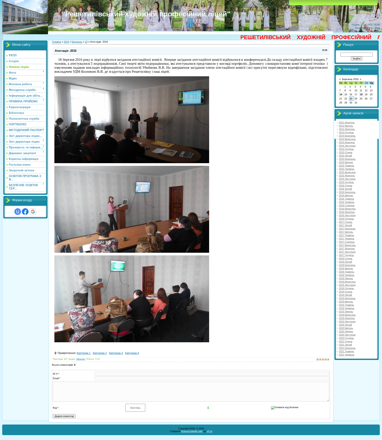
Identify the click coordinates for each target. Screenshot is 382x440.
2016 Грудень (346, 218)
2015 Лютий (345, 155)
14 (341, 94)
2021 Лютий (345, 344)
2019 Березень (347, 298)
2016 (66, 41)
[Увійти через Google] (32, 211)
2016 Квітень (346, 195)
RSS (377, 28)
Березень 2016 (350, 79)
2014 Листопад (347, 145)
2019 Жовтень (347, 318)
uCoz (209, 431)
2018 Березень (347, 265)
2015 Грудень (346, 182)
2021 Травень (346, 351)
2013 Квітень (346, 125)
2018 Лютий (345, 261)
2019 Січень (345, 291)
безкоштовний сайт (192, 431)
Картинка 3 (116, 353)
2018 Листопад (347, 285)
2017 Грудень (346, 255)
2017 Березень (347, 228)
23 (86, 41)
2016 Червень (346, 202)
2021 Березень (347, 348)
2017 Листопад (347, 252)
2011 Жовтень (347, 122)
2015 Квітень (346, 162)
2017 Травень (346, 235)
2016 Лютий (345, 188)
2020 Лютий (345, 324)
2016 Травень (346, 198)
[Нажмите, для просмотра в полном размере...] (131, 162)
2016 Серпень (347, 205)
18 (361, 94)
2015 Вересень (347, 172)
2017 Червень (346, 238)
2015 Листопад (347, 179)
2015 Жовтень (347, 175)
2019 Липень (346, 311)
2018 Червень (346, 275)
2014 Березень (347, 135)
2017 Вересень (347, 245)
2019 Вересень (347, 315)
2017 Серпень (347, 242)
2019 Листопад (347, 321)
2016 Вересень (347, 208)
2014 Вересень (347, 139)
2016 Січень (345, 185)
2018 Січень (345, 258)
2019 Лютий (345, 295)
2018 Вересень (347, 281)
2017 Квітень (346, 232)
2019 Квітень (346, 301)
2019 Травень (346, 305)
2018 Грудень (346, 288)
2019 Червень (346, 308)
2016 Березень (347, 192)
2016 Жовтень (347, 212)
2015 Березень (347, 159)
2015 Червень (346, 169)
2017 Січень (345, 222)
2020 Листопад (347, 334)
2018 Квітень (346, 268)
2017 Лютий (345, 225)
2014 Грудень (346, 149)
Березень (77, 41)
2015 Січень (345, 152)
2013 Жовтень (347, 129)
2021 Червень (346, 354)
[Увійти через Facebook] (25, 211)
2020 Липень (346, 331)
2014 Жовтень (347, 142)
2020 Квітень (346, 328)
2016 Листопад (347, 215)
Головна (56, 41)
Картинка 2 (100, 353)
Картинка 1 (84, 353)
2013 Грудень (346, 132)
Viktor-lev (80, 359)
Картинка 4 (132, 353)
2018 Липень (346, 278)
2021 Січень (345, 341)
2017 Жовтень (347, 248)
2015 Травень (346, 165)
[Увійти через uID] (17, 211)
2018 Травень (346, 271)
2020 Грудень (346, 338)
